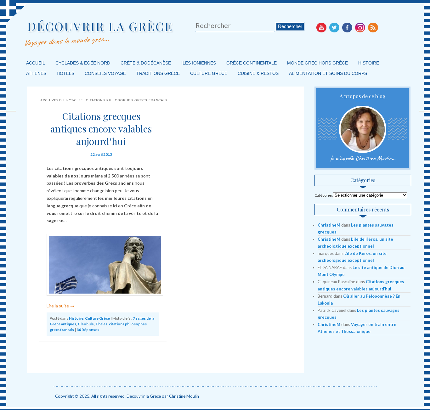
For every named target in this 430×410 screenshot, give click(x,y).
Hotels (65, 73)
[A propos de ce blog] (362, 129)
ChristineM (329, 224)
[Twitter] (334, 27)
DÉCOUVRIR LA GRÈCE (100, 26)
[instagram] (360, 27)
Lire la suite (60, 305)
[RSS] (373, 27)
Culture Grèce (208, 73)
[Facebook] (347, 27)
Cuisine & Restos (258, 73)
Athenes (36, 73)
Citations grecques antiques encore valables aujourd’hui (101, 129)
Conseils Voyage (105, 73)
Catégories (323, 195)
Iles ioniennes (198, 62)
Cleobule (86, 324)
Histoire (368, 62)
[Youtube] (321, 27)
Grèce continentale (251, 62)
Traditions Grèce (158, 73)
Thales (101, 324)
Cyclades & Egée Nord (82, 62)
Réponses (87, 329)
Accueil (35, 62)
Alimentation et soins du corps (328, 73)
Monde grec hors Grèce (317, 62)
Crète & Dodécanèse (146, 62)
